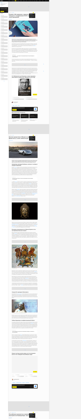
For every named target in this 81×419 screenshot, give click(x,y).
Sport (32, 0)
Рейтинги (18, 0)
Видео (26, 0)
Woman (30, 0)
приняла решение (19, 274)
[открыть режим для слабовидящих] (33, 12)
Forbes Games (14, 0)
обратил (34, 45)
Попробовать (31, 134)
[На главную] (2, 0)
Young (34, 0)
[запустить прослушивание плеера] (34, 12)
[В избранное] (20, 92)
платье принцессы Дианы (18, 190)
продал (30, 178)
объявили (32, 303)
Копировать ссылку (35, 19)
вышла (21, 315)
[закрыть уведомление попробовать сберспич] (34, 14)
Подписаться (14, 104)
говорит (22, 270)
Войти (46, 0)
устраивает (18, 184)
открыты (16, 176)
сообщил (30, 401)
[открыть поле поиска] (48, 0)
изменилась (26, 263)
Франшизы (21, 0)
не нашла (15, 223)
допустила (30, 405)
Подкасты (24, 0)
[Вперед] (38, 93)
